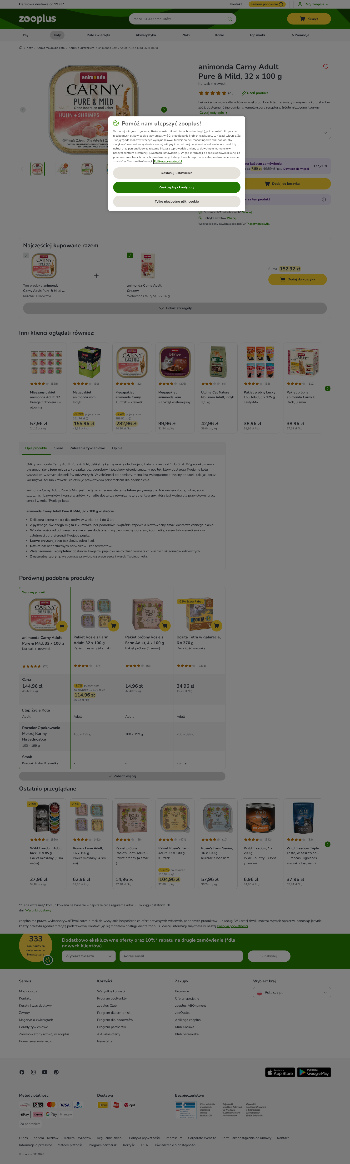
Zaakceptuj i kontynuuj (176, 187)
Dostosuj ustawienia (177, 173)
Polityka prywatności (168, 161)
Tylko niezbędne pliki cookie (177, 201)
